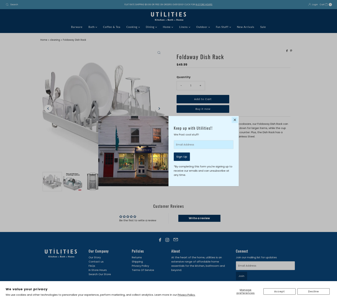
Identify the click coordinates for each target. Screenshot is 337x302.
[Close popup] (235, 120)
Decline (313, 291)
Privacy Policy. (186, 295)
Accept (279, 291)
